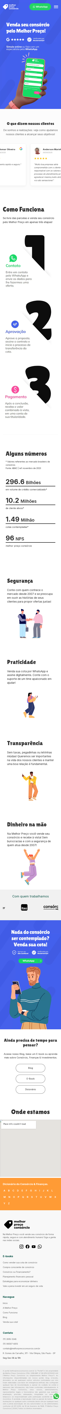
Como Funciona (10, 1312)
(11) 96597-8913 (10, 1344)
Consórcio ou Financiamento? (16, 1272)
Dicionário (30, 1089)
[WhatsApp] (40, 1247)
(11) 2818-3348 (9, 1339)
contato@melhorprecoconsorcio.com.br (21, 1348)
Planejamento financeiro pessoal (18, 1276)
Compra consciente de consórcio (18, 1267)
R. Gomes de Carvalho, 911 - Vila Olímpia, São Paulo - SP (29, 1353)
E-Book (31, 1078)
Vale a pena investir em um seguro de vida (23, 1286)
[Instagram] (21, 1247)
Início (5, 1303)
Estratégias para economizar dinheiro (20, 1281)
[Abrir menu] (56, 7)
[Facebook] (28, 1247)
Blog (30, 1068)
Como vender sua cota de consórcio (20, 1262)
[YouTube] (34, 1247)
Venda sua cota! (10, 1322)
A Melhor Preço (10, 1308)
